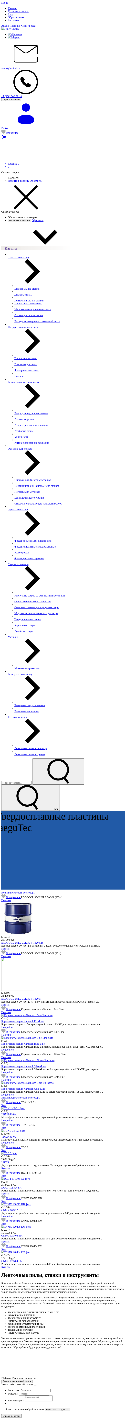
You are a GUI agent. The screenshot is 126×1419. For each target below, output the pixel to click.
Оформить (36, 180)
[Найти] (58, 771)
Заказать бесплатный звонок (17, 1381)
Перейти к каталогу (30, 856)
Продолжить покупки (19, 220)
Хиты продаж (28, 25)
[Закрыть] (35, 1385)
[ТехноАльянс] (10, 28)
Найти (55, 809)
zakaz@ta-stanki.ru (11, 68)
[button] (11, 897)
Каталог (12, 248)
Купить (5, 948)
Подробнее (7, 1027)
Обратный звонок (11, 99)
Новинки (15, 25)
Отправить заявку (11, 1416)
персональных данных (57, 1409)
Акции (5, 25)
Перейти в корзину (19, 180)
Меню (4, 2)
